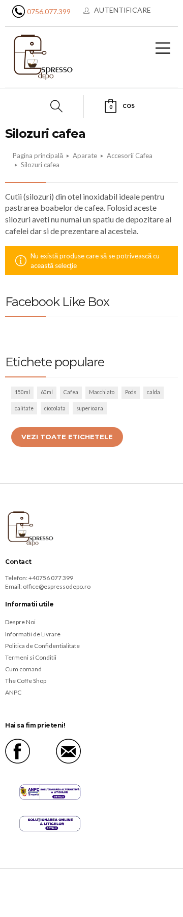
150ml (22, 392)
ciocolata (55, 408)
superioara (89, 408)
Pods (130, 392)
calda (153, 392)
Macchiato (101, 392)
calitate (24, 408)
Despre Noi (20, 622)
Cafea (71, 392)
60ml (47, 392)
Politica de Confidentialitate (42, 645)
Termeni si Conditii (30, 657)
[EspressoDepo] (43, 56)
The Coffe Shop (25, 680)
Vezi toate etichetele (67, 437)
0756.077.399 (49, 11)
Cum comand (23, 669)
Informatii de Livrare (32, 634)
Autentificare (122, 10)
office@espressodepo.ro (56, 586)
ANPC (13, 692)
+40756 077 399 (50, 578)
